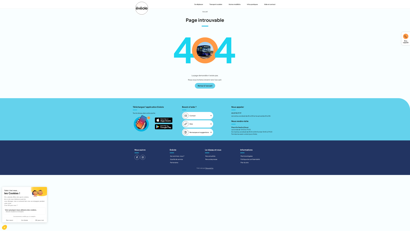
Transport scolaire (215, 4)
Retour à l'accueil (205, 86)
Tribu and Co (209, 168)
